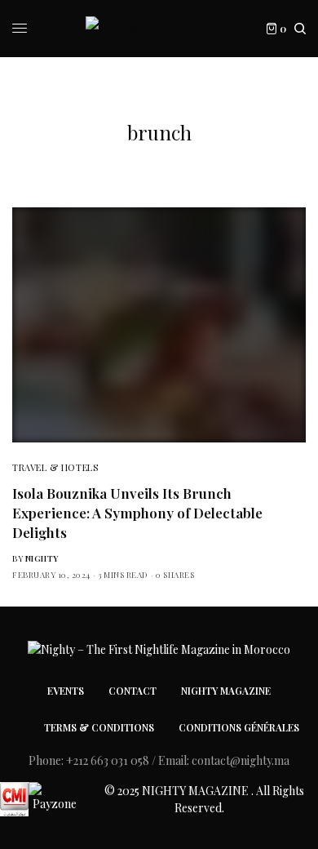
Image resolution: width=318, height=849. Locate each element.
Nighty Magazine (226, 690)
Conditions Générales (239, 727)
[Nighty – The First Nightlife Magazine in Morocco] (159, 28)
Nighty (42, 558)
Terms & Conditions (99, 727)
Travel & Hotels (55, 467)
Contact (132, 690)
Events (65, 690)
